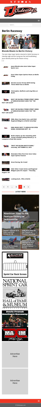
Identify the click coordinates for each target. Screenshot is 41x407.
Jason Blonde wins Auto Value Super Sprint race (23, 67)
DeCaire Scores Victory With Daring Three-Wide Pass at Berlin (23, 83)
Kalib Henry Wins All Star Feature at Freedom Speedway (28, 232)
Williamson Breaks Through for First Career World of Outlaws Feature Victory (28, 244)
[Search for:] (20, 25)
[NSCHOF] (15, 308)
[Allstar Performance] (15, 276)
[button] (38, 20)
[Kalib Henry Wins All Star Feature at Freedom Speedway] (29, 229)
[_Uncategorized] (6, 136)
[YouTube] (22, 2)
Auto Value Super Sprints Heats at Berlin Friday (25, 75)
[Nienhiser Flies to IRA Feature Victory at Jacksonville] (20, 208)
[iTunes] (26, 2)
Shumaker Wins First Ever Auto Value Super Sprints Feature (23, 154)
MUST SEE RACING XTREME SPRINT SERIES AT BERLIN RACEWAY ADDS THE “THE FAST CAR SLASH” (20, 101)
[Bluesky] (29, 2)
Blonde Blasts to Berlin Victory (17, 51)
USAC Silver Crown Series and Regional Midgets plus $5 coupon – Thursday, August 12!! (19, 170)
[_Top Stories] (6, 83)
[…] (3, 60)
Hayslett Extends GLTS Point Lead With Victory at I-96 (11, 232)
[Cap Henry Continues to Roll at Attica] (11, 243)
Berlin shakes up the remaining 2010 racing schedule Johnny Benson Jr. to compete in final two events (19, 137)
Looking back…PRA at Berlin (20, 179)
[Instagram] (18, 2)
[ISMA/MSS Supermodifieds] (6, 91)
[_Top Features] (6, 162)
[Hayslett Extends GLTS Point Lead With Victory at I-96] (11, 229)
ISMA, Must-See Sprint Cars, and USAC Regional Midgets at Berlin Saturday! (24, 120)
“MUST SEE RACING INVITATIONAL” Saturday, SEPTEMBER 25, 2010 (22, 146)
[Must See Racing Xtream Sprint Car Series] (6, 146)
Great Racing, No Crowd (19, 162)
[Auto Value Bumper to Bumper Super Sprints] (6, 66)
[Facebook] (15, 2)
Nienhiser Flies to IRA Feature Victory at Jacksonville (16, 216)
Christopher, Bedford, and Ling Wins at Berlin (24, 92)
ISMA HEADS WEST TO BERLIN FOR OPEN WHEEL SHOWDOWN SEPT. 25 (24, 128)
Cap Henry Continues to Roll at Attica (10, 247)
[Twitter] (11, 2)
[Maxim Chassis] (15, 340)
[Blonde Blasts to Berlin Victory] (20, 41)
